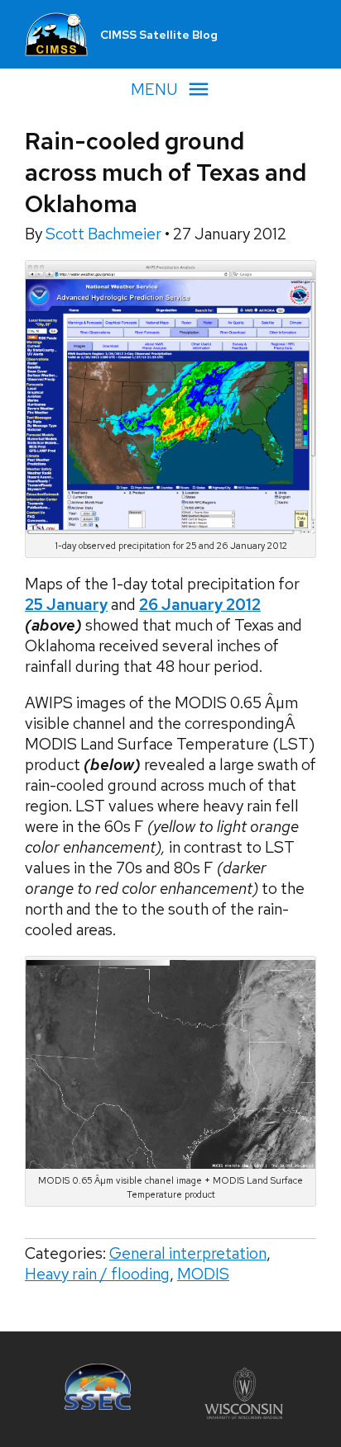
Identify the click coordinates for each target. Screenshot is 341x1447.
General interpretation (188, 1253)
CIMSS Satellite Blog (159, 34)
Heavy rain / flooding (97, 1274)
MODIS (203, 1274)
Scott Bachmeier (105, 234)
